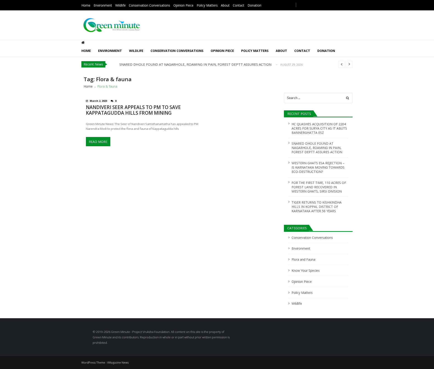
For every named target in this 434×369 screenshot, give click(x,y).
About (225, 5)
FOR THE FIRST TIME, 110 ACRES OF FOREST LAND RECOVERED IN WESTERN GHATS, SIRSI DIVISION (319, 187)
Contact (238, 5)
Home (85, 5)
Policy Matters (207, 5)
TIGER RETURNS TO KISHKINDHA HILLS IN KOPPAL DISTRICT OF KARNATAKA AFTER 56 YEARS (317, 206)
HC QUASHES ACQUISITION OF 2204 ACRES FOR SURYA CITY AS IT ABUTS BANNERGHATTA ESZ (319, 128)
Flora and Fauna (303, 259)
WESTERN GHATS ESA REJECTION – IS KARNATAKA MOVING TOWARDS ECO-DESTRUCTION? (318, 167)
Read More (98, 141)
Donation (254, 5)
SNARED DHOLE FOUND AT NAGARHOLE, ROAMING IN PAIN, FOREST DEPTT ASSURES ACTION (195, 64)
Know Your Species (306, 270)
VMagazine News (118, 362)
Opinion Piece (183, 5)
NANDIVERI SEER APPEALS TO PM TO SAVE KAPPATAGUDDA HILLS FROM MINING (133, 110)
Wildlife (120, 5)
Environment (103, 5)
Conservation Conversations (149, 5)
